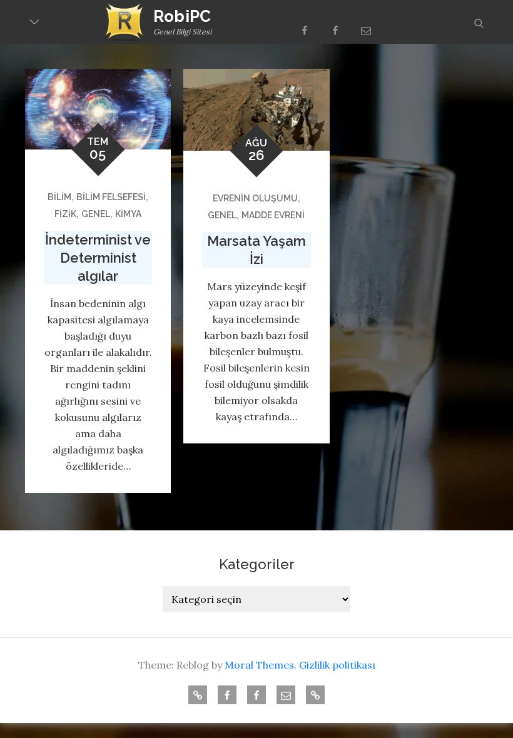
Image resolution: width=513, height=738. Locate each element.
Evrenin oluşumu (255, 198)
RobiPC (182, 16)
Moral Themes (259, 665)
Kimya (128, 214)
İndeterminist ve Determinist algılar (98, 257)
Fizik (65, 214)
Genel (95, 214)
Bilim (59, 197)
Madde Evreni (273, 215)
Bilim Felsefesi (111, 197)
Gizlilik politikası (337, 665)
